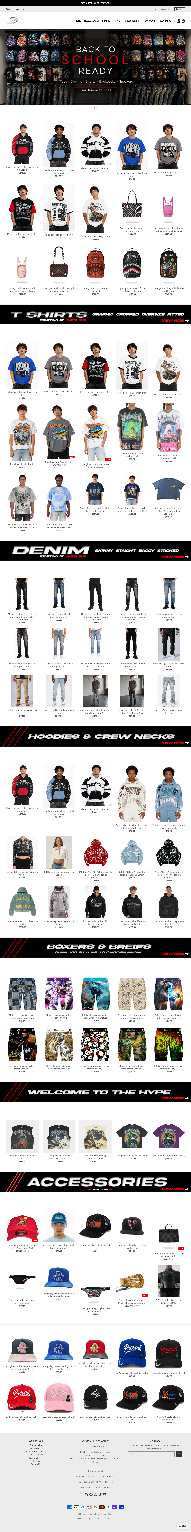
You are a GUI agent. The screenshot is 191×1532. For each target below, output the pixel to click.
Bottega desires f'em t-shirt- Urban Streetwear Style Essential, (168, 514)
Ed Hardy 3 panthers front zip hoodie (59, 876)
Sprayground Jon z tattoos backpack (95, 293)
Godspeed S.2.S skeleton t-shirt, (168, 1158)
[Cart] (183, 21)
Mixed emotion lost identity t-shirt (132, 178)
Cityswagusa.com (89, 1522)
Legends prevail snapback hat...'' (59, 1420)
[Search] (174, 21)
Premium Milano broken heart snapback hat (132, 1250)
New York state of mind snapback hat (168, 1421)
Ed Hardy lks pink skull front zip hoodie (22, 876)
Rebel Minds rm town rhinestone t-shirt (168, 460)
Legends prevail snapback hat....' (22, 1420)
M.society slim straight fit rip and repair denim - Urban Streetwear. (132, 620)
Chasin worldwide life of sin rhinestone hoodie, (95, 926)
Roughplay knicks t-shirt (22, 467)
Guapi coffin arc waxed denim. (169, 713)
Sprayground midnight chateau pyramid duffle (168, 1258)
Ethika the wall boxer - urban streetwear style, (168, 1070)
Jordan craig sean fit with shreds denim (132, 668)
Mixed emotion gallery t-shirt (168, 175)
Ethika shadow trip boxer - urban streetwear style (95, 1019)
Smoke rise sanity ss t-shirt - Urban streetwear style (58, 529)
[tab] (94, 111)
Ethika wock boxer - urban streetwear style (59, 1019)
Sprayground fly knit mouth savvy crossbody (22, 1304)
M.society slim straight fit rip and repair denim (59, 618)
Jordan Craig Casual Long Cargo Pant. (22, 715)
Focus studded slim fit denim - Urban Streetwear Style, (132, 715)
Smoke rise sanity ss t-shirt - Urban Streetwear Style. (22, 529)
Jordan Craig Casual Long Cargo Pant (169, 668)
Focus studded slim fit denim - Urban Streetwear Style (95, 715)
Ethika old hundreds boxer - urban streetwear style (59, 1070)
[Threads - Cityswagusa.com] (86, 1497)
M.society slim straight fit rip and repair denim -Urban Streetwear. (95, 620)
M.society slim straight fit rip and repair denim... (22, 668)
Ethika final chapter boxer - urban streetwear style (168, 1019)
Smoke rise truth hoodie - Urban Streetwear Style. (132, 830)
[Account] (179, 21)
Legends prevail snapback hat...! (169, 1376)
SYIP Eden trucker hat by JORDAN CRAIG (168, 1304)
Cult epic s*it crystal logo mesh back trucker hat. (59, 1250)
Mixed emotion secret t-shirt (58, 238)
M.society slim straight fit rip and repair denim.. (59, 668)
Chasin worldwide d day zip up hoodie (169, 926)
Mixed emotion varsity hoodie (95, 171)
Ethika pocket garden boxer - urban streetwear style (132, 1019)
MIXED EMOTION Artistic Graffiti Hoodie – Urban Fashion (132, 876)
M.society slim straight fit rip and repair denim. (95, 668)
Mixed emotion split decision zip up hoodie (22, 171)
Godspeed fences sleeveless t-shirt (22, 1160)
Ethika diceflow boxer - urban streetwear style (95, 1070)
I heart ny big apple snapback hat (95, 1250)
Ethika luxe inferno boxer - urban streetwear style (132, 1070)
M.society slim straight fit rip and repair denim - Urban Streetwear (22, 620)
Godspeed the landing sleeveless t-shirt (59, 1160)
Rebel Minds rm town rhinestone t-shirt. (132, 458)
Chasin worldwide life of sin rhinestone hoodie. (132, 926)
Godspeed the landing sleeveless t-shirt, (95, 1160)
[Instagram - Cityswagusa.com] (95, 1497)
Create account (166, 9)
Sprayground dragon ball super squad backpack (168, 293)
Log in (156, 9)
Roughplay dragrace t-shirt (95, 467)
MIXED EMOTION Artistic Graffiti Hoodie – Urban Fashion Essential (95, 878)
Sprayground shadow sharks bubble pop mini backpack (169, 232)
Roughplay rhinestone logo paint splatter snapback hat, (22, 1371)
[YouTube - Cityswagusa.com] (104, 1497)
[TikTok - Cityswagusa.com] (100, 1497)
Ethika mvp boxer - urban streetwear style (22, 1070)
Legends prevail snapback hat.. (95, 1420)
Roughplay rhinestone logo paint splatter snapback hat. (95, 1368)
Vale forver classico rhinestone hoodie (22, 926)
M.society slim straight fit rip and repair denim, (168, 618)
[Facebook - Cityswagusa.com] (91, 1497)
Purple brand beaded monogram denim (59, 715)
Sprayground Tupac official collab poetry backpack (132, 293)
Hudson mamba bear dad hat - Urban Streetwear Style (22, 1250)
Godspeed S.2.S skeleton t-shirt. (132, 1158)
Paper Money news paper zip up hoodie (59, 926)
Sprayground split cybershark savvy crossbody (95, 1313)
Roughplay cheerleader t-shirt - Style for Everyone (95, 513)
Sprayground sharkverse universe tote (132, 232)
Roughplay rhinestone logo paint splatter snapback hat (59, 1298)
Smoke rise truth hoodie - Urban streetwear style (169, 830)
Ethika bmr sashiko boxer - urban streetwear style (22, 1019)
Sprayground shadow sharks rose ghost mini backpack (22, 293)
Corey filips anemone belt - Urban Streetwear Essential (132, 1304)
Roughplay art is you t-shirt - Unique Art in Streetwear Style (132, 513)
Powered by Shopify (105, 1522)
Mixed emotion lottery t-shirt (95, 239)
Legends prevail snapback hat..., (132, 1376)
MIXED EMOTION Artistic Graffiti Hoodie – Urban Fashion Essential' (168, 878)
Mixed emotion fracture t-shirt (22, 237)
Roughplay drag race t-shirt (59, 465)
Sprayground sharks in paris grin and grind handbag (59, 293)
